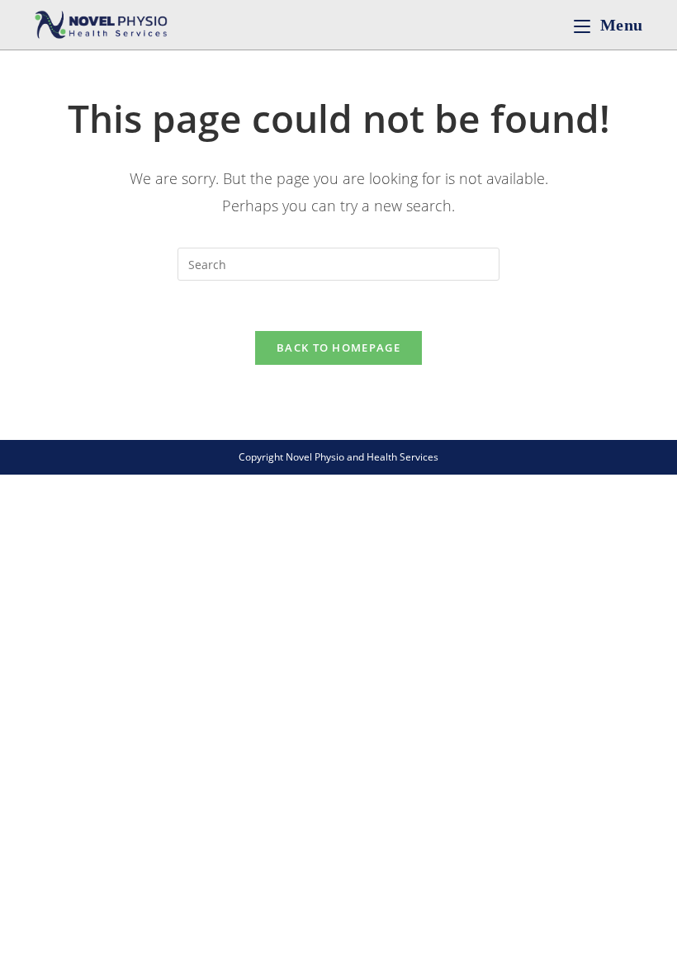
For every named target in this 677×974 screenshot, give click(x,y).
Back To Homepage (338, 347)
